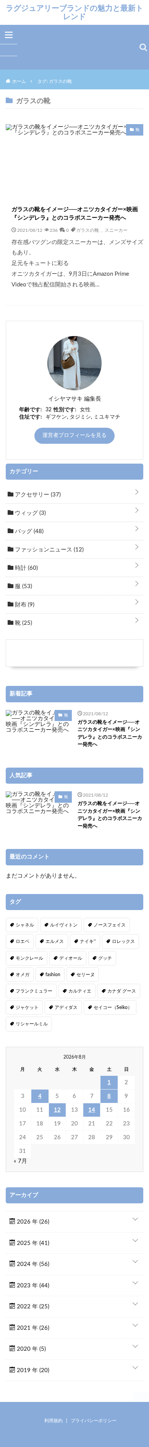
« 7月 (20, 1161)
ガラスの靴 (87, 230)
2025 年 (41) (32, 1243)
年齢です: (30, 409)
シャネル (25, 925)
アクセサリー (37, 495)
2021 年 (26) (32, 1328)
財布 (23, 605)
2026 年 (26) (32, 1222)
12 (57, 1110)
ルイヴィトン (64, 925)
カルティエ (79, 991)
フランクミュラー (34, 991)
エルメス (54, 941)
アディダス (66, 1007)
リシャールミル (32, 1024)
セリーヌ (85, 974)
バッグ (28, 531)
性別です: (64, 409)
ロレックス (123, 941)
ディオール (70, 958)
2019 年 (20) (32, 1370)
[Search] (143, 47)
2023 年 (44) (32, 1286)
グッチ (105, 958)
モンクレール (29, 958)
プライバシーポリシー (94, 1420)
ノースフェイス (110, 925)
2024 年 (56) (32, 1264)
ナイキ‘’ (88, 941)
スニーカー (116, 230)
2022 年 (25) (32, 1307)
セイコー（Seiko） (113, 1007)
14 (91, 1110)
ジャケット (27, 1007)
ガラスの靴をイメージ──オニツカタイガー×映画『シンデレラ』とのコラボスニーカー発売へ (74, 214)
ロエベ (22, 941)
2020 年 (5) (30, 1349)
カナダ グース (121, 991)
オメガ (22, 974)
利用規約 (53, 1420)
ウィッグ (29, 513)
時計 (25, 568)
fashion (52, 974)
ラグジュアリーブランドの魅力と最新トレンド (74, 12)
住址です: (30, 417)
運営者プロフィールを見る (74, 435)
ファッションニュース (48, 550)
